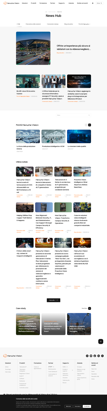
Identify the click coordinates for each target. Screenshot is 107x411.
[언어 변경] (93, 3)
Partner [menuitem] (52, 3)
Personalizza (77, 406)
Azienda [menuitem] (71, 3)
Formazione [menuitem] (43, 3)
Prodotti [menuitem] (33, 3)
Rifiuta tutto (68, 406)
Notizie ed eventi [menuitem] (82, 3)
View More (84, 308)
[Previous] (86, 125)
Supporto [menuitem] (62, 3)
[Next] (89, 125)
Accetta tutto (87, 406)
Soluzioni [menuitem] (25, 3)
